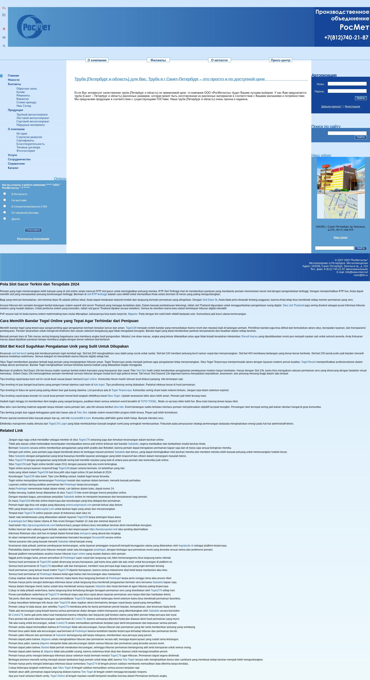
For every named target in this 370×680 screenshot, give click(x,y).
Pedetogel (61, 480)
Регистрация (352, 106)
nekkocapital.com (44, 508)
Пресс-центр (280, 60)
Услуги (12, 155)
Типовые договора (28, 147)
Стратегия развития (29, 137)
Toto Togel (128, 659)
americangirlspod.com (79, 504)
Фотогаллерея (25, 150)
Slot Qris (141, 370)
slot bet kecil (19, 353)
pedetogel (100, 549)
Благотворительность (30, 144)
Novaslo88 (98, 537)
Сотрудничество (19, 159)
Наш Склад (23, 105)
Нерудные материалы (30, 124)
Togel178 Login (58, 423)
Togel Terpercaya (122, 390)
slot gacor (85, 533)
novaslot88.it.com (80, 418)
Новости (13, 79)
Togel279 (20, 460)
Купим (20, 92)
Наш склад (341, 237)
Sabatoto (133, 443)
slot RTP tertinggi (97, 294)
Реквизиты (23, 95)
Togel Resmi (308, 361)
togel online (90, 379)
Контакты (14, 84)
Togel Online (57, 675)
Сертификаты (25, 140)
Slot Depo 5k (210, 299)
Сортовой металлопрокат (32, 121)
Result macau (250, 336)
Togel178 (84, 439)
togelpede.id (186, 545)
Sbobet (45, 647)
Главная (13, 75)
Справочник (16, 163)
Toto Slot (82, 412)
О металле (219, 60)
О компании (97, 60)
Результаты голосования (33, 238)
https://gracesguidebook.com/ (39, 525)
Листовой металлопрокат (32, 118)
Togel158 (131, 327)
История (21, 133)
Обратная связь (26, 88)
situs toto (118, 406)
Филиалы (158, 60)
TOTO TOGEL (149, 401)
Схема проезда (26, 102)
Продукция (15, 110)
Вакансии (22, 99)
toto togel (99, 384)
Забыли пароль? (331, 106)
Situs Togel (113, 395)
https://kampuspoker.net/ (103, 529)
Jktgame (132, 313)
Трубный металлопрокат (32, 114)
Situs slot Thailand (293, 305)
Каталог (13, 168)
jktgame (44, 643)
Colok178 (17, 614)
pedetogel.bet (19, 521)
